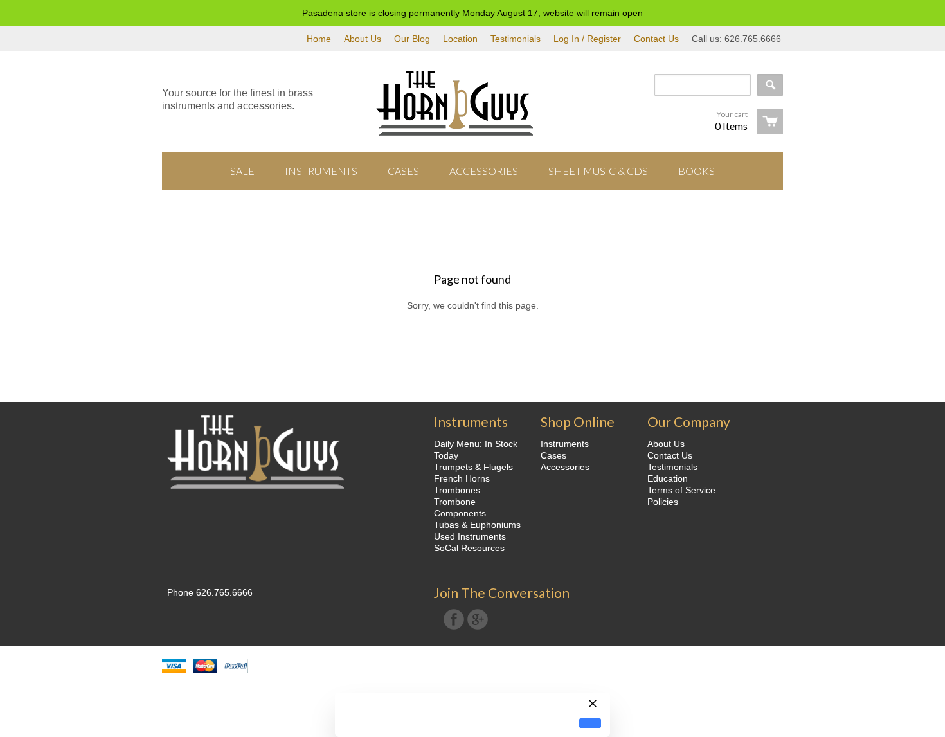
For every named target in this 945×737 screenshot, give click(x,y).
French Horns (462, 478)
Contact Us (656, 38)
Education (667, 478)
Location (460, 38)
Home (319, 38)
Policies (662, 501)
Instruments (565, 444)
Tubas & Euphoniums (477, 525)
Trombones (457, 490)
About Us (362, 38)
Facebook (454, 619)
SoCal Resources (469, 548)
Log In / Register (587, 38)
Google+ (477, 619)
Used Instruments (470, 536)
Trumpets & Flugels (473, 467)
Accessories (565, 467)
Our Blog (412, 38)
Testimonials (516, 38)
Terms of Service (681, 490)
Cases (553, 455)
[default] (590, 723)
